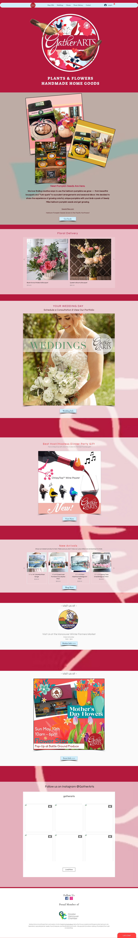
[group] (69, 262)
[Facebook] (66, 898)
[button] (114, 4)
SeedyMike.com (68, 209)
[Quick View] (47, 259)
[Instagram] (71, 898)
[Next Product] (114, 259)
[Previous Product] (24, 259)
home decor (69, 924)
